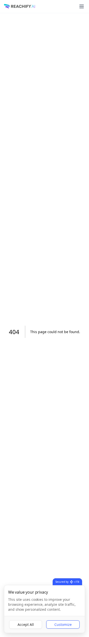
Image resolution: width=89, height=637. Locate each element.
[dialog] (44, 609)
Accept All (26, 624)
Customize (63, 624)
